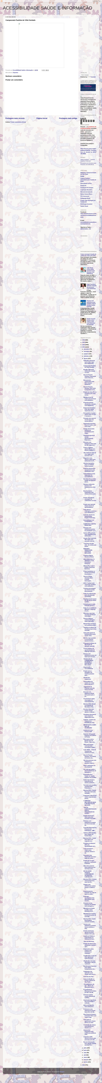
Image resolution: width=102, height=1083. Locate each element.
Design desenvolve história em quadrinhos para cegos (88, 431)
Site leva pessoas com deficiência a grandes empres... (89, 762)
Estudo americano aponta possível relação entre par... (89, 932)
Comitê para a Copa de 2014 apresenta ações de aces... (89, 957)
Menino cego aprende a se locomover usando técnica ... (89, 639)
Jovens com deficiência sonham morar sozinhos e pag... (89, 926)
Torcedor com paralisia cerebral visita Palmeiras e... (89, 786)
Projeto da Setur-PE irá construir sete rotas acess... (89, 393)
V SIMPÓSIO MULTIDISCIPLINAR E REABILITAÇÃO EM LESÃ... (89, 803)
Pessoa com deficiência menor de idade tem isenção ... (89, 655)
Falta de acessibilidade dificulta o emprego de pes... (89, 609)
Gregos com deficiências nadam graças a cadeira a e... (89, 886)
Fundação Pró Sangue (86, 187)
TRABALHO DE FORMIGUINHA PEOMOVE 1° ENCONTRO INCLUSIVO (88, 661)
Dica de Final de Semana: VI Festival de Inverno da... (89, 756)
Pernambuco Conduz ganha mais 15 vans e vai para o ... (89, 414)
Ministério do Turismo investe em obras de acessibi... (89, 915)
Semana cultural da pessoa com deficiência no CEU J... (89, 486)
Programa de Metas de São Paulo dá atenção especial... (89, 645)
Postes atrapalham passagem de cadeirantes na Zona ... (89, 500)
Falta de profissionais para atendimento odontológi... (89, 595)
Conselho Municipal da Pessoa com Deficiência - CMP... (89, 829)
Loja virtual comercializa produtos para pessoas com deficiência (91, 270)
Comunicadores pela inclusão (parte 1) (89, 604)
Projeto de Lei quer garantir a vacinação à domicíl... (89, 862)
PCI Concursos (84, 196)
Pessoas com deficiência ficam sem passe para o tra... (89, 694)
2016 (83, 340)
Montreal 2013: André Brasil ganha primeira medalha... (89, 920)
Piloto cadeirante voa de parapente (89, 766)
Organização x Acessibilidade (88, 667)
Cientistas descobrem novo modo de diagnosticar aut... (89, 716)
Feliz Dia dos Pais (88, 976)
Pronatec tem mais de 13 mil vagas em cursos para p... (89, 420)
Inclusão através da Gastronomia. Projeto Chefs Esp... (89, 516)
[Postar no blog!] (44, 70)
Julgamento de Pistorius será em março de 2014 (88, 688)
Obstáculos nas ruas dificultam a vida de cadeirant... (89, 962)
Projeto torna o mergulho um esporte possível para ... (88, 673)
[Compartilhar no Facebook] (46, 70)
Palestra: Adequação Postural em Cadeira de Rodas (89, 735)
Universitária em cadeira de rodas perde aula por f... (88, 683)
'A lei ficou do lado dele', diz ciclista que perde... (89, 545)
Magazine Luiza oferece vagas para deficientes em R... (89, 459)
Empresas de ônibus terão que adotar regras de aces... (89, 409)
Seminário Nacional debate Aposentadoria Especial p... (89, 437)
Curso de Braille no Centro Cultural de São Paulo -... (89, 980)
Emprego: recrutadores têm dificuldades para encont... (88, 898)
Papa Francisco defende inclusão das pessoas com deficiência (91, 286)
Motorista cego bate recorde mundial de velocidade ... (89, 615)
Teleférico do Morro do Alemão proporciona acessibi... (89, 629)
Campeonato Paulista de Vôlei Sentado (89, 366)
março (86, 1057)
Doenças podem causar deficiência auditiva (89, 996)
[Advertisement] (21, 13)
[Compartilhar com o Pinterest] (48, 70)
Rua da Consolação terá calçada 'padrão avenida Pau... (89, 1043)
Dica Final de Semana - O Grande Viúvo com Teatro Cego (89, 1016)
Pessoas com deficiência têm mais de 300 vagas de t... (89, 444)
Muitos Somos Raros (86, 194)
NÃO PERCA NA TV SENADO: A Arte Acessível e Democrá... (89, 561)
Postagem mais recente (15, 118)
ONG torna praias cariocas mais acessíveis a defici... (89, 746)
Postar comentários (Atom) (18, 122)
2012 (83, 1065)
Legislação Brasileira (86, 189)
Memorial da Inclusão (86, 192)
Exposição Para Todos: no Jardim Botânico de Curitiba (89, 776)
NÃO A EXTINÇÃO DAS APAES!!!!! (88, 1006)
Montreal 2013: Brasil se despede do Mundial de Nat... (89, 705)
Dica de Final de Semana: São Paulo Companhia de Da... (89, 388)
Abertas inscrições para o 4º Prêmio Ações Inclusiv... (88, 465)
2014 (83, 344)
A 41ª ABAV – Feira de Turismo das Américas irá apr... (89, 751)
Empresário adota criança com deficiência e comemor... (88, 951)
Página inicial (41, 118)
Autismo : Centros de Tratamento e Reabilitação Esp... (89, 721)
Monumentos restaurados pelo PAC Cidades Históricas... (88, 382)
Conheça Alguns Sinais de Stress (88, 556)
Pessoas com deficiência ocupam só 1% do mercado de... (89, 823)
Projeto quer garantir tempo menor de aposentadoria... (89, 506)
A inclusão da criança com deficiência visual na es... (89, 1026)
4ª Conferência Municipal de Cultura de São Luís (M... (89, 991)
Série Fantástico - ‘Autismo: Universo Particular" (87, 160)
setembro (86, 356)
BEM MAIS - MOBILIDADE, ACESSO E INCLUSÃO (88, 551)
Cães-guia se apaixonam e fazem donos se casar (89, 1021)
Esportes (15, 72)
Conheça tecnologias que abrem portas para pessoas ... (89, 590)
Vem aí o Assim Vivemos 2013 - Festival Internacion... (88, 578)
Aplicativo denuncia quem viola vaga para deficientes (89, 362)
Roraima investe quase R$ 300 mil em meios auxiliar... (89, 600)
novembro (87, 351)
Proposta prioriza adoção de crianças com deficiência (89, 404)
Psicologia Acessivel (86, 204)
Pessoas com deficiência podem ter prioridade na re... (89, 529)
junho (85, 1050)
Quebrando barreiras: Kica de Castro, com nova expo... (89, 425)
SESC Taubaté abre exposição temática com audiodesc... (89, 584)
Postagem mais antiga (68, 118)
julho (85, 1048)
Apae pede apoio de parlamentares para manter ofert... (89, 634)
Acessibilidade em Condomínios (88, 520)
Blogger (62, 1071)
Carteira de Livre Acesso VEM (88, 731)
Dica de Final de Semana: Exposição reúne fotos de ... (89, 376)
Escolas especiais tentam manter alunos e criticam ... (89, 710)
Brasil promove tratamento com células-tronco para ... (89, 493)
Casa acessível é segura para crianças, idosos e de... (89, 851)
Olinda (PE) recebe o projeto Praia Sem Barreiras (89, 567)
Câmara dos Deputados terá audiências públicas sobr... (89, 1032)
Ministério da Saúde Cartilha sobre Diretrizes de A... (89, 910)
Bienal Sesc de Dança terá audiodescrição (89, 624)
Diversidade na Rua (86, 183)
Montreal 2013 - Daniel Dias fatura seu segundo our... (89, 839)
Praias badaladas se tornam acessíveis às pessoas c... (89, 572)
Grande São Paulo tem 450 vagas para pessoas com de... (89, 540)
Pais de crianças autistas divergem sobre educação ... (89, 620)
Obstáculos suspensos (87, 678)
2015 (83, 342)
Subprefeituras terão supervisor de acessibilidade (89, 475)
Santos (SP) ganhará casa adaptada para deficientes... (89, 534)
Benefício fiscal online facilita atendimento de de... (89, 480)
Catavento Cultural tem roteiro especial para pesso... (89, 797)
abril (85, 1055)
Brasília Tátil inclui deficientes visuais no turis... (89, 371)
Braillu (82, 176)
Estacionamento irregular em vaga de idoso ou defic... (89, 893)
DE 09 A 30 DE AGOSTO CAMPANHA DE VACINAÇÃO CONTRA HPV (88, 874)
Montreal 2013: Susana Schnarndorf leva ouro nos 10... (89, 881)
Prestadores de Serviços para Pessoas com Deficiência (88, 163)
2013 (83, 347)
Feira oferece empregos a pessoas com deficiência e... (89, 511)
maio (85, 1052)
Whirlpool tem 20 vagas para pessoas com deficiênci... (89, 399)
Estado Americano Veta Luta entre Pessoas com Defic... (89, 817)
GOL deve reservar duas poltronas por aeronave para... (89, 867)
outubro (86, 353)
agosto (86, 358)
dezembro (87, 349)
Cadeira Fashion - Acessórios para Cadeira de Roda (88, 180)
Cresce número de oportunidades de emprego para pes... (89, 650)
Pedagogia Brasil (85, 198)
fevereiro (86, 1059)
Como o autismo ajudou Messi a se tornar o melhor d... (89, 449)
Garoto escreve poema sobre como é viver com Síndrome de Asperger (91, 321)
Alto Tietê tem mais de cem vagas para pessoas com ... (89, 454)
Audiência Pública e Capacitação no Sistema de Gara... (89, 937)
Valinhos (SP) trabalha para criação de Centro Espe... (89, 834)
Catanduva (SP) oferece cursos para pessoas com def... (89, 1038)
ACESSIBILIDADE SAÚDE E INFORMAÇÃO (47, 7)
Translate (93, 77)
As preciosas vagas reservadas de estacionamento (89, 700)
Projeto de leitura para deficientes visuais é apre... (89, 945)
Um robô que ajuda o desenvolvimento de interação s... (89, 771)
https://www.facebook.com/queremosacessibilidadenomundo (88, 215)
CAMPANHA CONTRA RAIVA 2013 (89, 524)
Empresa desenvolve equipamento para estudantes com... (89, 470)
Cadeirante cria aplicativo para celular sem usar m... (89, 973)
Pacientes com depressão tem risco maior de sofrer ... (89, 857)
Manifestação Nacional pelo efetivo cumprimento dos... (89, 967)
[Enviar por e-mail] (42, 70)
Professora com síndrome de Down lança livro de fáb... (89, 1010)
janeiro (86, 1062)
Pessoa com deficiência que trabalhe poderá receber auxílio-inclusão (91, 303)
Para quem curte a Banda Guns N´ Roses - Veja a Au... (89, 741)
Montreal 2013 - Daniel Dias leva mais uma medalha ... (89, 792)
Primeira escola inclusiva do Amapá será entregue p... (89, 904)
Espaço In (83, 185)
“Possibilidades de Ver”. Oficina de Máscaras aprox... (89, 986)
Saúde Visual (84, 206)
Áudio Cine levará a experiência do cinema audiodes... (89, 781)
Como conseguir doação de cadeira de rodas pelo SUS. (88, 254)
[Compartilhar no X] (45, 70)
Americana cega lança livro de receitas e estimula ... (89, 1001)
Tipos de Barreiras (88, 941)
